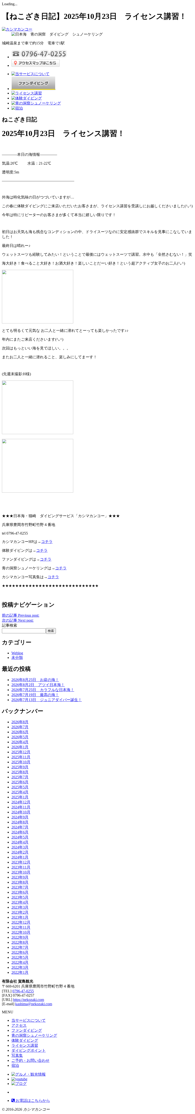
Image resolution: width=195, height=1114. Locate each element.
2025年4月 (20, 792)
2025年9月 (20, 767)
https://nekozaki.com (28, 1000)
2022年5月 (20, 957)
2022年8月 (20, 942)
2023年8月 (20, 882)
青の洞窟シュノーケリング (34, 1035)
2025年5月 (20, 787)
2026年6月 (20, 732)
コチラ (53, 577)
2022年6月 (20, 952)
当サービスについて (28, 1020)
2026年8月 (20, 722)
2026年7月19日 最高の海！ (35, 695)
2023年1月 (20, 917)
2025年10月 (20, 762)
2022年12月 (20, 922)
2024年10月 (20, 812)
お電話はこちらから (32, 1100)
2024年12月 (20, 802)
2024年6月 (20, 832)
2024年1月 (20, 857)
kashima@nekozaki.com (33, 1004)
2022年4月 (20, 962)
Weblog (17, 653)
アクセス (19, 1025)
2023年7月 (20, 887)
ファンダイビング (26, 1030)
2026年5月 (20, 737)
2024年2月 (20, 852)
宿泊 (15, 1065)
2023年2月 (20, 912)
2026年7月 (20, 727)
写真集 (17, 1055)
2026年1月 (20, 747)
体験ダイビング (24, 1040)
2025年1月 (20, 797)
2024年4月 (20, 842)
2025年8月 (20, 772)
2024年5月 (20, 837)
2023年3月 (20, 907)
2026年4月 (20, 742)
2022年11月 (20, 927)
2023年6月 (20, 892)
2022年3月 (20, 967)
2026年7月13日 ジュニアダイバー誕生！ (46, 700)
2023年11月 (20, 867)
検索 (51, 631)
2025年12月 (20, 752)
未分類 (17, 658)
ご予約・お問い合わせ (30, 1060)
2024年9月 (20, 817)
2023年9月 (20, 877)
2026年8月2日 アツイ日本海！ (38, 685)
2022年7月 (20, 947)
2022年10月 (20, 932)
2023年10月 (20, 872)
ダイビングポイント (28, 1050)
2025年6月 (20, 782)
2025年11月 (20, 757)
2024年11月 (20, 807)
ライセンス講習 (24, 1045)
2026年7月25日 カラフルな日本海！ (42, 690)
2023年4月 (20, 902)
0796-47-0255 (23, 991)
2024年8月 (20, 822)
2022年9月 (20, 937)
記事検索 (9, 625)
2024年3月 (20, 847)
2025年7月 (20, 777)
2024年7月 (20, 827)
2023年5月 (20, 897)
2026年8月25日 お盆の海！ (35, 680)
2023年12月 (20, 862)
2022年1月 (20, 972)
